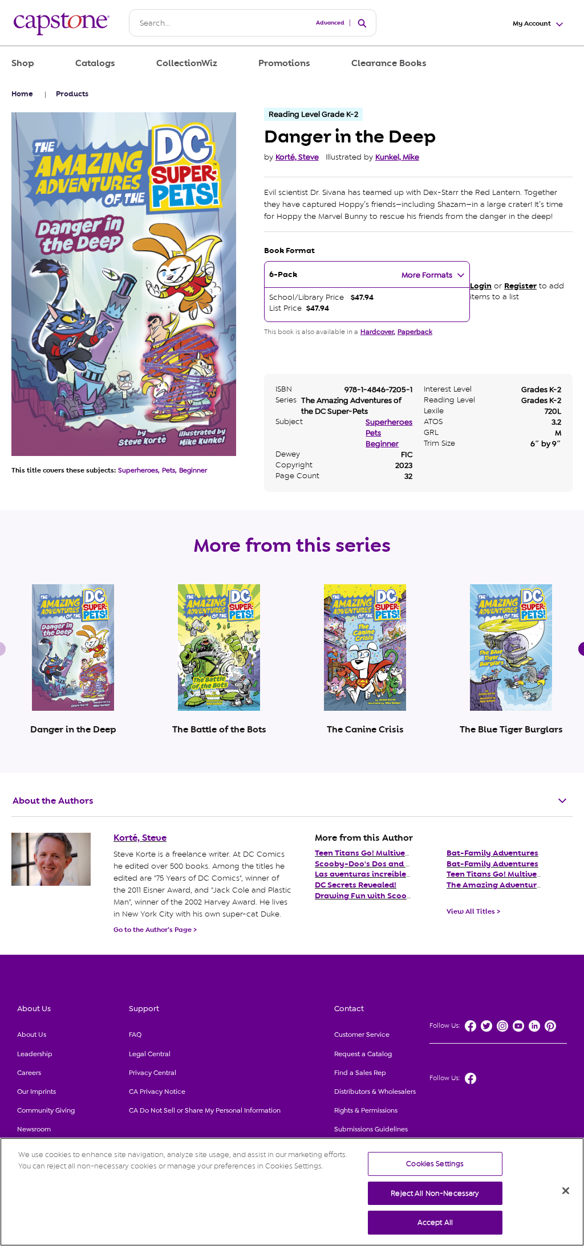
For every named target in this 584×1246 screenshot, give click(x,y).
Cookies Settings (435, 1163)
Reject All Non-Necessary (435, 1193)
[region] (292, 1192)
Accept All (435, 1222)
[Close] (565, 1190)
